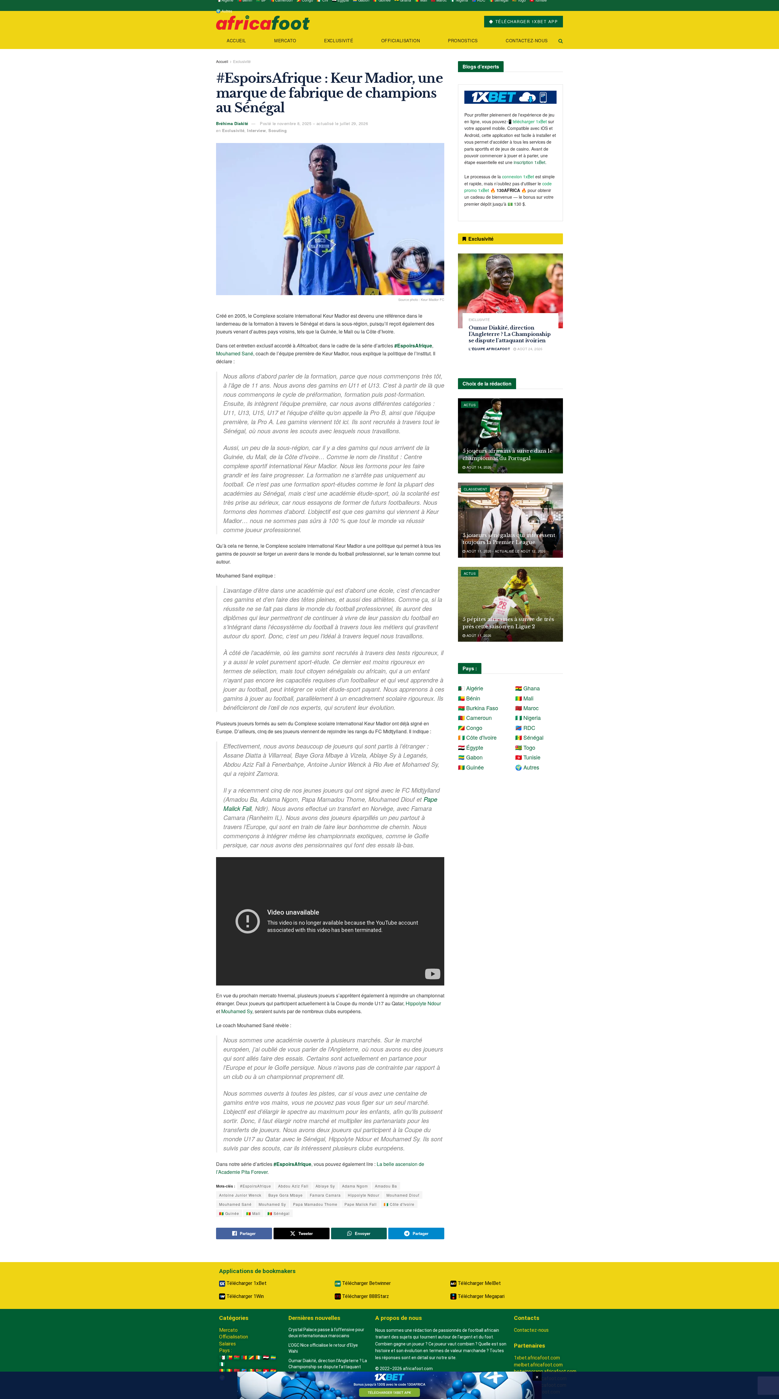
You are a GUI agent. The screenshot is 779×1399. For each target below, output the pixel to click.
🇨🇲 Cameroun (475, 717)
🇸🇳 (251, 1371)
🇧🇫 (237, 1357)
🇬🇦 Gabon (470, 757)
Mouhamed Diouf (402, 1195)
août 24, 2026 (529, 348)
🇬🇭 (273, 1371)
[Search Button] (560, 40)
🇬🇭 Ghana (527, 688)
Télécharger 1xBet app (526, 21)
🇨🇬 (251, 1357)
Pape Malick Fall (360, 1204)
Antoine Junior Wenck (240, 1195)
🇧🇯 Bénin (469, 698)
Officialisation (400, 40)
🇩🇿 (222, 1357)
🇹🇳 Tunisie (527, 757)
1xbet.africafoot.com (537, 1358)
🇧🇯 (229, 1357)
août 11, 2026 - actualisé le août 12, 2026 (505, 551)
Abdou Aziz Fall (293, 1185)
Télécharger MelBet (478, 1283)
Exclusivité (338, 40)
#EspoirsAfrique (255, 1185)
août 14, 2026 (478, 467)
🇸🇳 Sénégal (278, 1213)
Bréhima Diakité (232, 123)
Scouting (277, 130)
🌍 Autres (224, 10)
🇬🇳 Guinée (229, 1213)
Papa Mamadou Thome (315, 1204)
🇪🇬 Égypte (470, 747)
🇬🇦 (273, 1357)
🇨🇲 (244, 1357)
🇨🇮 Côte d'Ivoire (399, 1204)
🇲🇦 (237, 1371)
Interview (256, 130)
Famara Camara (325, 1195)
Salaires (227, 1344)
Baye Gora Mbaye (285, 1195)
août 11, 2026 (478, 635)
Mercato (285, 40)
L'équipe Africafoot (489, 349)
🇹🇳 (266, 1371)
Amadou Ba (386, 1185)
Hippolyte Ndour (423, 1003)
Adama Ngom (355, 1185)
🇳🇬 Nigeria (528, 717)
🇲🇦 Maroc (527, 708)
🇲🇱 (229, 1371)
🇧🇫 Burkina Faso (478, 708)
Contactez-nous (527, 40)
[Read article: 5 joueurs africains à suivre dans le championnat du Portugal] (510, 435)
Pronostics (463, 40)
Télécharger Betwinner (366, 1283)
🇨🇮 (259, 1357)
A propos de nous (398, 1317)
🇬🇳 (222, 1371)
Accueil (236, 40)
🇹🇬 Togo (525, 747)
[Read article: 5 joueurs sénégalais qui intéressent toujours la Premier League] (510, 520)
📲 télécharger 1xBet (527, 121)
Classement (475, 489)
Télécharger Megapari (480, 1296)
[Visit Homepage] (263, 22)
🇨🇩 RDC (525, 727)
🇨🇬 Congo (470, 727)
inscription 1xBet (529, 162)
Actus (470, 404)
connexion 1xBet (518, 176)
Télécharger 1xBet (246, 1283)
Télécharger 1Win (244, 1296)
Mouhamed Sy (236, 1011)
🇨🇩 (244, 1371)
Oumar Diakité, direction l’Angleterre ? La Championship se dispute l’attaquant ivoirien (509, 334)
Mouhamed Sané (234, 353)
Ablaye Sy (325, 1185)
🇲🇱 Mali (253, 1213)
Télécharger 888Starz (365, 1296)
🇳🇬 (222, 1364)
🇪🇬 (266, 1357)
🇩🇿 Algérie (470, 688)
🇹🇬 (259, 1371)
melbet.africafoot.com (538, 1365)
